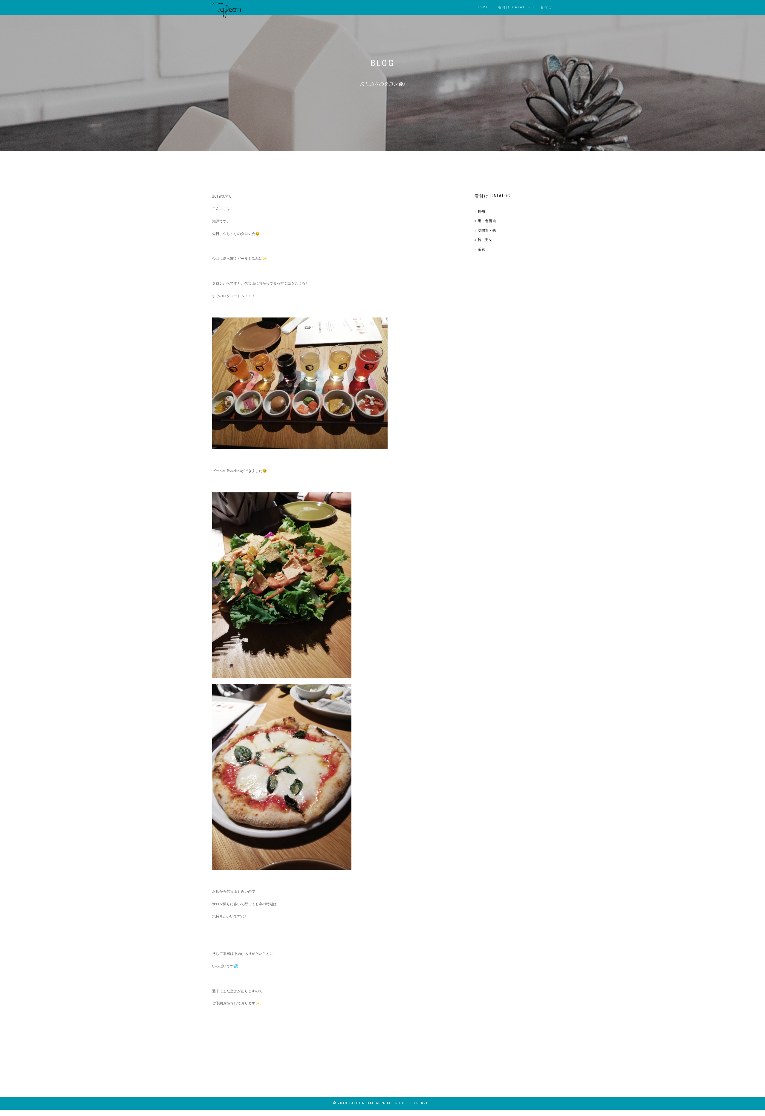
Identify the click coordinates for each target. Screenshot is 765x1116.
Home (483, 7)
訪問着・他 (487, 230)
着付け (546, 7)
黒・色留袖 (487, 220)
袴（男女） (487, 239)
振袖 (481, 211)
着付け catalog (514, 7)
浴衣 (481, 249)
